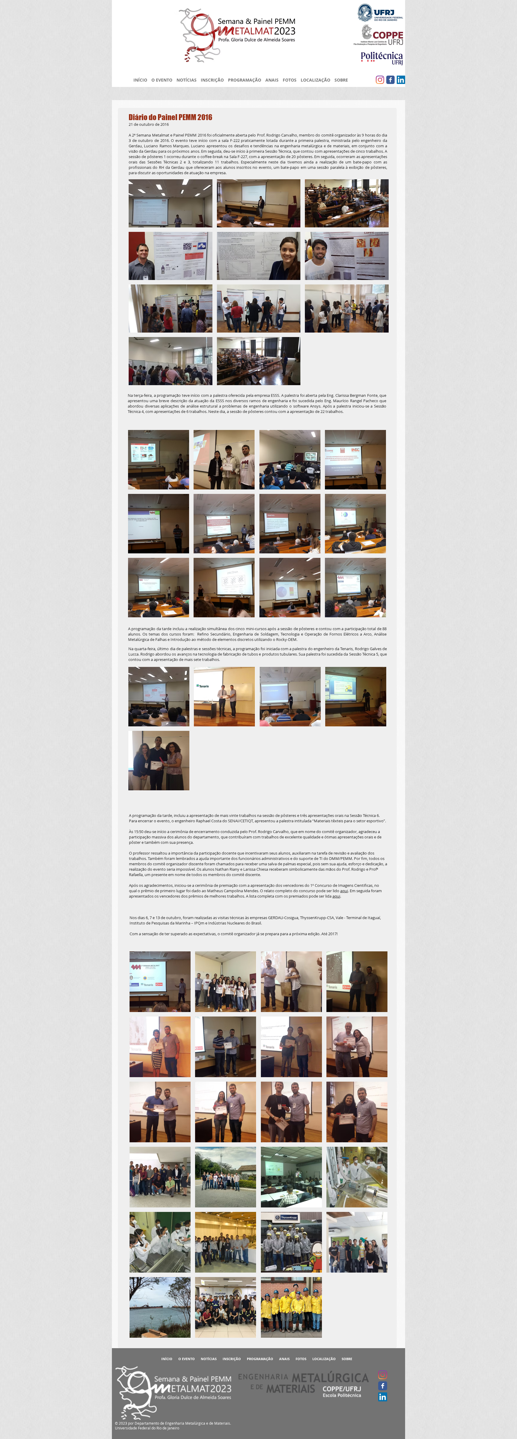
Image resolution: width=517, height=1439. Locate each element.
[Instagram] (380, 80)
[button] (170, 203)
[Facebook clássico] (390, 80)
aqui (344, 890)
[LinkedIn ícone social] (401, 80)
